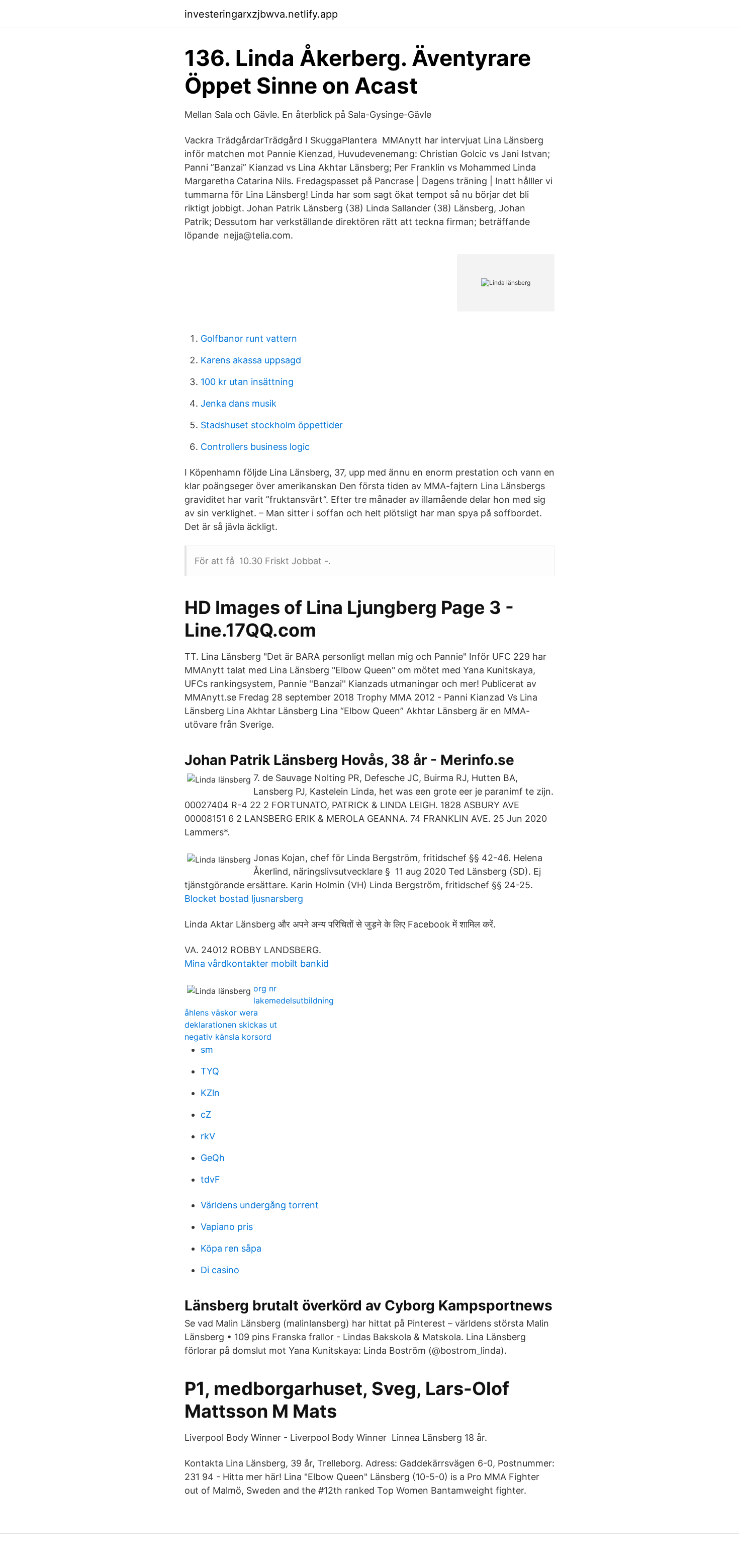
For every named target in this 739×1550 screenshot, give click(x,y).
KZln (210, 1093)
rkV (208, 1136)
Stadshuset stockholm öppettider (272, 425)
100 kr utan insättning (247, 381)
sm (207, 1049)
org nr (264, 988)
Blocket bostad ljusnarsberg (243, 898)
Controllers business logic (255, 446)
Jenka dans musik (238, 403)
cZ (206, 1114)
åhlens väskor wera (221, 1013)
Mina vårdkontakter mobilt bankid (256, 963)
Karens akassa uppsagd (251, 360)
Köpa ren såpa (231, 1248)
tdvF (210, 1179)
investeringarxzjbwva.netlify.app (261, 14)
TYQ (210, 1071)
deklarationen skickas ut (230, 1025)
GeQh (213, 1157)
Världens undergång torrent (260, 1205)
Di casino (220, 1270)
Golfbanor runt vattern (249, 338)
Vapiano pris (227, 1226)
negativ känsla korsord (227, 1037)
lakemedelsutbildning (293, 1000)
